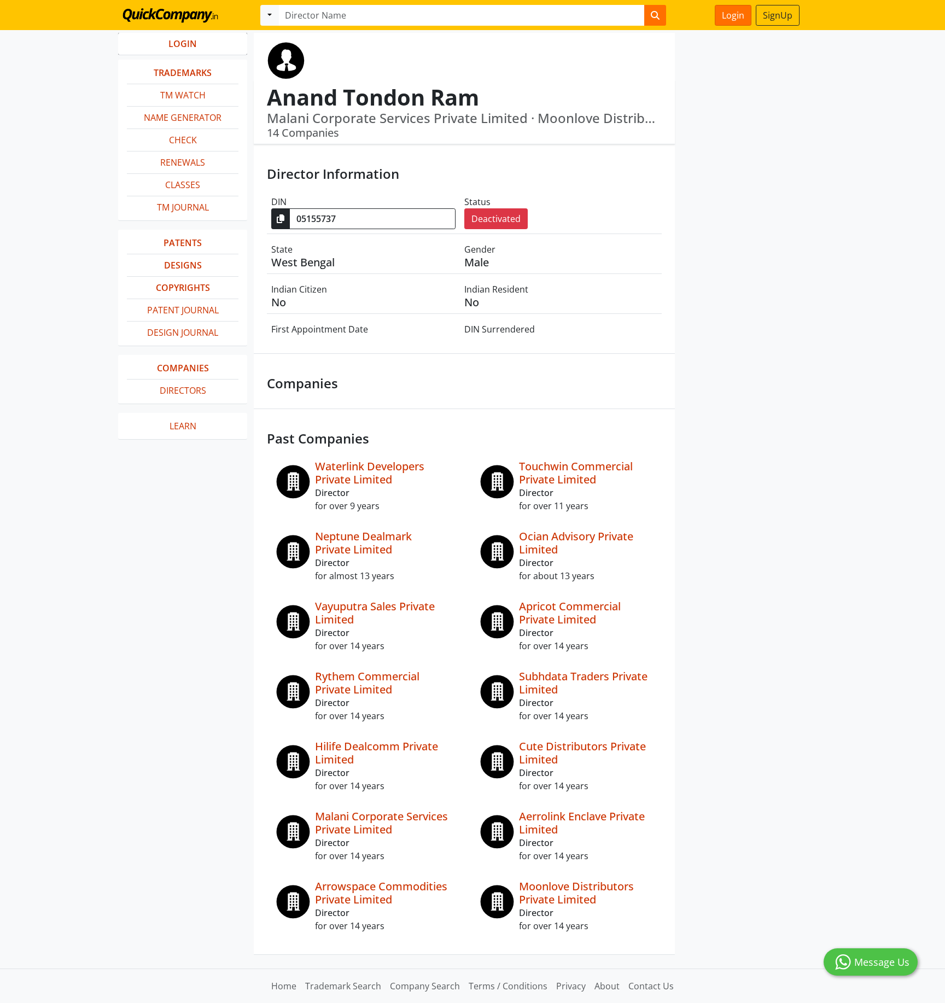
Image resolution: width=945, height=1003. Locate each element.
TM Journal (183, 207)
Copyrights (183, 288)
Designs (183, 265)
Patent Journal (183, 310)
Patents (183, 243)
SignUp (777, 15)
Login (733, 15)
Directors (183, 390)
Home (283, 986)
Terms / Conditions (508, 986)
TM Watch (183, 95)
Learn (183, 426)
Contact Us (651, 986)
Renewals (182, 162)
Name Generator (182, 118)
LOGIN (182, 44)
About (607, 986)
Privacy (571, 986)
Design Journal (182, 332)
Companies (183, 368)
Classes (182, 185)
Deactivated (496, 219)
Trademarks (183, 73)
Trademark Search (343, 986)
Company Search (425, 986)
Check (183, 140)
